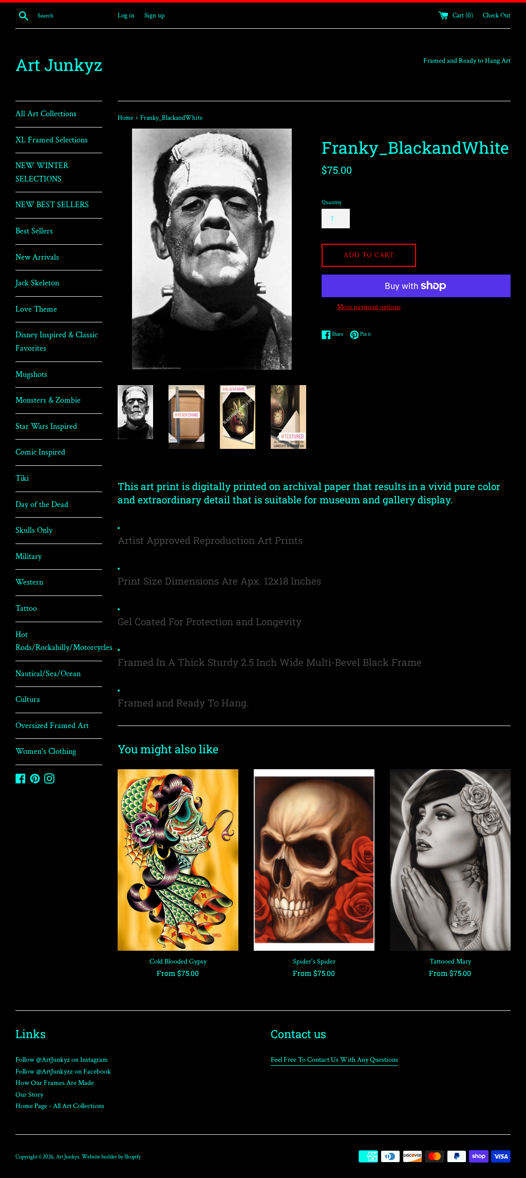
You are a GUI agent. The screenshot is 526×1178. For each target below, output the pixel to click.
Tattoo (26, 608)
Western (29, 582)
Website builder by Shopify (111, 1157)
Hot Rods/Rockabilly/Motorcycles (58, 641)
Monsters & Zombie (48, 400)
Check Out (497, 15)
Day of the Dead (41, 504)
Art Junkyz (58, 64)
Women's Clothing (45, 751)
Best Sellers (34, 231)
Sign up (154, 15)
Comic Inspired (40, 452)
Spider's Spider (314, 961)
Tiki (22, 478)
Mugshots (31, 374)
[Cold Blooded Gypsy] (178, 860)
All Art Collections (46, 113)
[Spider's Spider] (314, 860)
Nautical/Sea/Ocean (48, 673)
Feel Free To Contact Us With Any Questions (334, 1059)
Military (28, 556)
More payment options (369, 307)
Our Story (29, 1094)
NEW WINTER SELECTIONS (41, 172)
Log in (126, 15)
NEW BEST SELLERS (52, 205)
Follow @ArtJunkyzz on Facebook (63, 1071)
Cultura (27, 699)
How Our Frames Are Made (54, 1083)
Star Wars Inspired (46, 426)
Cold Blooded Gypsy (177, 961)
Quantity (332, 202)
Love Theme (36, 309)
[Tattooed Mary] (450, 860)
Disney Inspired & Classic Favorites (56, 342)
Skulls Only (33, 530)
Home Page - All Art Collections (59, 1106)
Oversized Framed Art (52, 725)
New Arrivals (37, 257)
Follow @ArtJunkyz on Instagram (61, 1059)
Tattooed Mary (450, 961)
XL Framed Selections (51, 140)
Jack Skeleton (37, 283)
